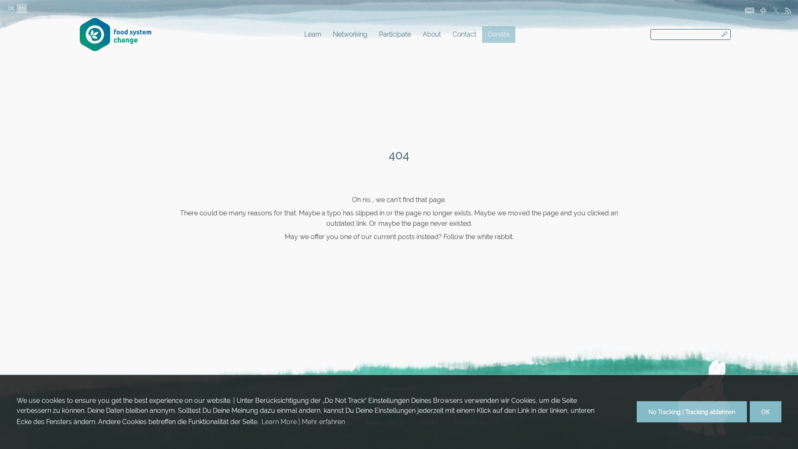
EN (22, 8)
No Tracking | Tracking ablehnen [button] (691, 411)
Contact (464, 34)
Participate (395, 34)
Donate (499, 34)
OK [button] (765, 411)
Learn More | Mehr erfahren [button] (303, 422)
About (432, 34)
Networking (350, 34)
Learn (312, 34)
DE (11, 8)
